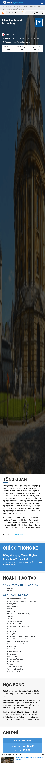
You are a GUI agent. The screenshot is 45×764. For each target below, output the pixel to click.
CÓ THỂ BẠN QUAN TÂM (11, 755)
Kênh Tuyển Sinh (7, 6)
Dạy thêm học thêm (15, 13)
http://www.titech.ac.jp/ (22, 42)
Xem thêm (19, 534)
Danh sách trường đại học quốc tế (25, 6)
